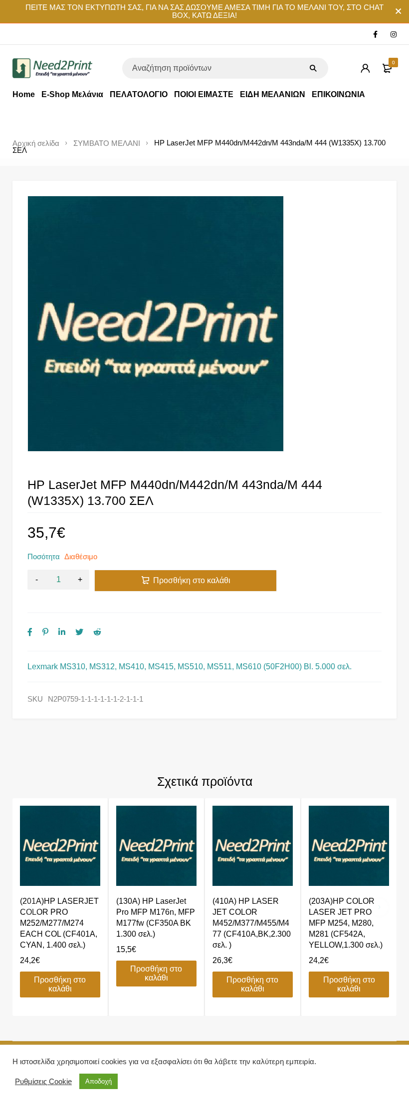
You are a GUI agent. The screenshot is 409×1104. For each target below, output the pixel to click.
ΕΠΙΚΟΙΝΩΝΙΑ (338, 94)
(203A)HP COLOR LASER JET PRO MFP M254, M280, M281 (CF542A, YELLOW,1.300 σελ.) (346, 923)
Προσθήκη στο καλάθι (191, 580)
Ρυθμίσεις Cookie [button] (43, 1082)
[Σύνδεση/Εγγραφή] (365, 68)
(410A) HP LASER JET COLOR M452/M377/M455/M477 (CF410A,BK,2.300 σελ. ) (251, 923)
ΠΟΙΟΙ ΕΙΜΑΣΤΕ (203, 94)
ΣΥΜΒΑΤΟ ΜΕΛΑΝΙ (106, 143)
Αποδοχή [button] (98, 1081)
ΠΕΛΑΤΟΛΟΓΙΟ (139, 94)
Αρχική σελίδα (35, 143)
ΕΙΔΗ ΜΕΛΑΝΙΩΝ (272, 94)
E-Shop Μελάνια (72, 94)
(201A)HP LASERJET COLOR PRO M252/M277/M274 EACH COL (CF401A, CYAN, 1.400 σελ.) (59, 923)
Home (23, 94)
